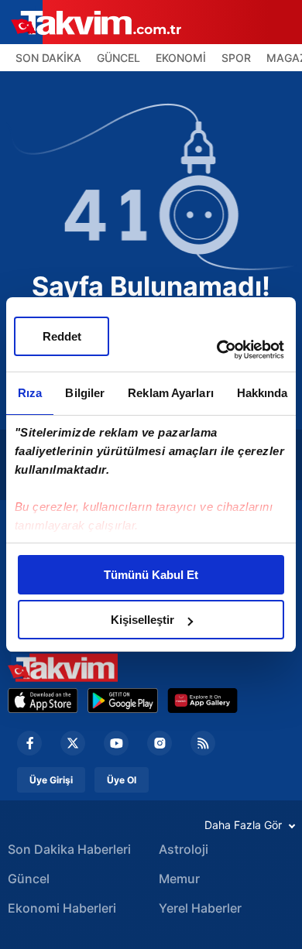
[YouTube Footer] (116, 743)
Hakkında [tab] (262, 392)
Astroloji (183, 849)
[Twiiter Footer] (72, 743)
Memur (179, 878)
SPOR (236, 57)
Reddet (62, 336)
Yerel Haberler (200, 908)
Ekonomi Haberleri (62, 908)
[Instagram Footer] (159, 743)
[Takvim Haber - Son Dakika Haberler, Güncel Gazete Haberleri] (63, 667)
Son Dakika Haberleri (69, 849)
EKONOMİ (181, 57)
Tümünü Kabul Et (151, 574)
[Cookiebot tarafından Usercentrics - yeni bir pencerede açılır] (217, 350)
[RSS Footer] (202, 743)
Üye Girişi (51, 780)
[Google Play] (123, 700)
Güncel (29, 878)
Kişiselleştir (142, 619)
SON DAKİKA (48, 57)
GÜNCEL (118, 57)
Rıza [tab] (30, 392)
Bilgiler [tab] (85, 392)
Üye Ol (121, 780)
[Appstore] (43, 700)
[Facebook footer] (29, 743)
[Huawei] (202, 700)
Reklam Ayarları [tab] (171, 392)
